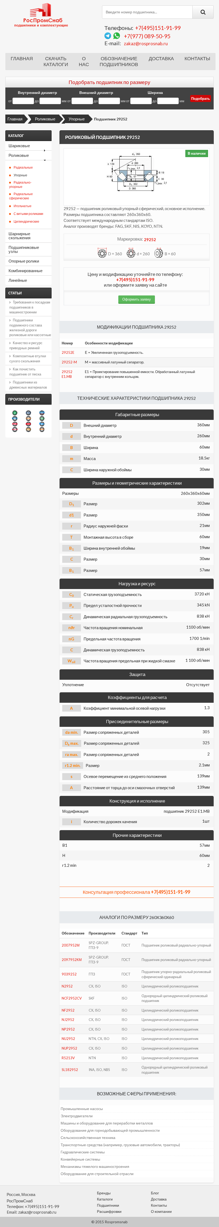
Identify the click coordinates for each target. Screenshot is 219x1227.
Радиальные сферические (21, 196)
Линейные (18, 280)
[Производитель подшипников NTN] (15, 418)
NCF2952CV (72, 998)
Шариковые (19, 145)
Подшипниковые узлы (24, 249)
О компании (161, 1211)
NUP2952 (69, 1048)
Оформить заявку (136, 299)
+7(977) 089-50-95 (147, 36)
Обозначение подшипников (119, 61)
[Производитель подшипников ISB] (42, 418)
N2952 (67, 986)
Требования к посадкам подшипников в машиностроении (29, 307)
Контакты (197, 58)
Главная (22, 58)
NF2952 (68, 1010)
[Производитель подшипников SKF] (42, 413)
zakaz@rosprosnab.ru (146, 43)
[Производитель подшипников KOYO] (42, 424)
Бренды (104, 1193)
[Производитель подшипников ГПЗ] (28, 429)
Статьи (15, 293)
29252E (68, 352)
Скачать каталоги (56, 61)
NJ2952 (68, 1019)
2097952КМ (72, 960)
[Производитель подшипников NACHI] (15, 429)
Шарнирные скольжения (19, 235)
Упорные (77, 118)
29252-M (69, 362)
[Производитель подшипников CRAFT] (42, 429)
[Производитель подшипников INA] (15, 413)
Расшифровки (109, 1211)
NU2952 (68, 1038)
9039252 (69, 974)
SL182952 (70, 1070)
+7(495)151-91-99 (158, 27)
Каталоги (105, 1199)
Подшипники (108, 1205)
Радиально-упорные (20, 184)
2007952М (71, 945)
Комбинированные (25, 270)
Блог (155, 1193)
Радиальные (23, 167)
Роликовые (45, 118)
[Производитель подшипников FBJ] (28, 413)
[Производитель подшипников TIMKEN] (28, 418)
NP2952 (68, 1029)
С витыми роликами (28, 214)
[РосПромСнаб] (41, 14)
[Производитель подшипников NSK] (28, 424)
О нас (84, 61)
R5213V (68, 1058)
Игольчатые (23, 206)
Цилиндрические (26, 221)
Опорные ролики (24, 261)
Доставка (161, 58)
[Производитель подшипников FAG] (15, 424)
